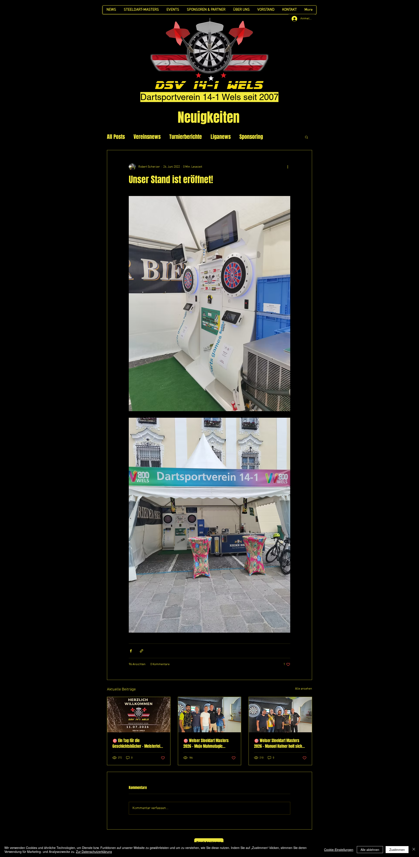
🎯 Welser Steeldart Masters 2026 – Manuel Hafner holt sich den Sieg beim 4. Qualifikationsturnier (278, 743)
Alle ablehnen (370, 849)
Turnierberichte (185, 137)
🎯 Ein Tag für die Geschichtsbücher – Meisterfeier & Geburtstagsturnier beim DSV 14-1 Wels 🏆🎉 (137, 743)
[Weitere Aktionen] (287, 166)
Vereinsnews (147, 137)
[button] (306, 137)
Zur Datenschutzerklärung (94, 851)
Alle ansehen (303, 689)
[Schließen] (413, 850)
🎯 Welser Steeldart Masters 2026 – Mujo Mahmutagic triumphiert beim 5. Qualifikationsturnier (206, 743)
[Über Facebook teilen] (131, 651)
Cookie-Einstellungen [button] (338, 849)
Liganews (221, 137)
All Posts (116, 137)
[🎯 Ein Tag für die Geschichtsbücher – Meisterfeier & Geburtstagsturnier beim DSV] (138, 714)
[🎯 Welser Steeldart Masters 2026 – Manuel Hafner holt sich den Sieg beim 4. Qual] (280, 714)
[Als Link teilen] (141, 651)
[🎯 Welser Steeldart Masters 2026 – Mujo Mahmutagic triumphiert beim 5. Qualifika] (209, 714)
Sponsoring (251, 137)
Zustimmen (397, 849)
